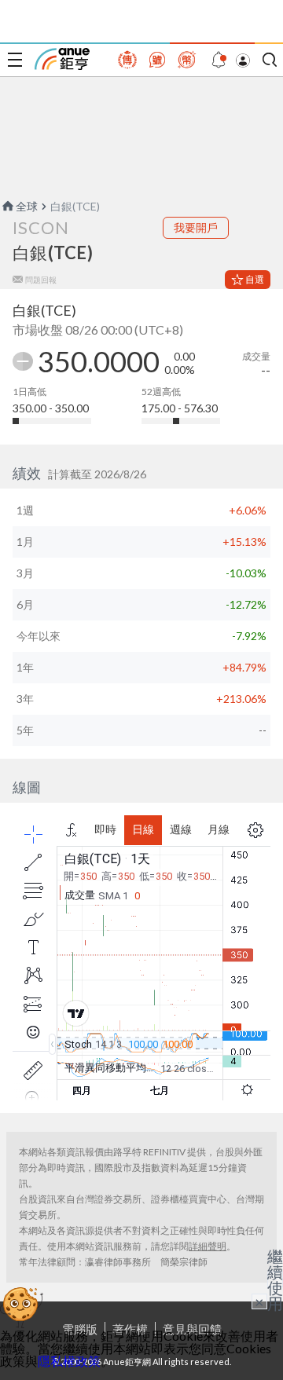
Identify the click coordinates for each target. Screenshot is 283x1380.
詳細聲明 (207, 1246)
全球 (27, 206)
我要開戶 (196, 227)
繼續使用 (275, 1279)
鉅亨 (62, 59)
